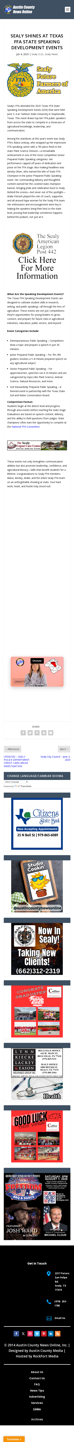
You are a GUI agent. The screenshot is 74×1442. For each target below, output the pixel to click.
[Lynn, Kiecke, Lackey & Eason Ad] (37, 1099)
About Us (37, 1372)
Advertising (37, 1396)
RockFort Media (45, 1356)
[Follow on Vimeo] (37, 1333)
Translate (26, 786)
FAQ (37, 1384)
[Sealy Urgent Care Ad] (37, 449)
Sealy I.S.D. (37, 54)
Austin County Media (46, 1350)
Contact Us (37, 1378)
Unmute (19, 681)
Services (37, 1403)
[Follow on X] (23, 1333)
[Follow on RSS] (57, 1333)
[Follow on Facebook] (16, 1333)
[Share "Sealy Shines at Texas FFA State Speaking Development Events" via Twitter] (30, 732)
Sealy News (51, 54)
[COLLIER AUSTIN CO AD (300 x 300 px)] (37, 1036)
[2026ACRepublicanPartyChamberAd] (37, 1239)
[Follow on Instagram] (30, 1333)
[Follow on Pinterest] (44, 1333)
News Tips (37, 1390)
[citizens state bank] (37, 848)
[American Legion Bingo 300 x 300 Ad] (37, 282)
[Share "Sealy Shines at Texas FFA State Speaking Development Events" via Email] (50, 732)
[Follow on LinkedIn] (51, 1333)
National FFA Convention (25, 426)
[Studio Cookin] (37, 911)
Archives (37, 1419)
